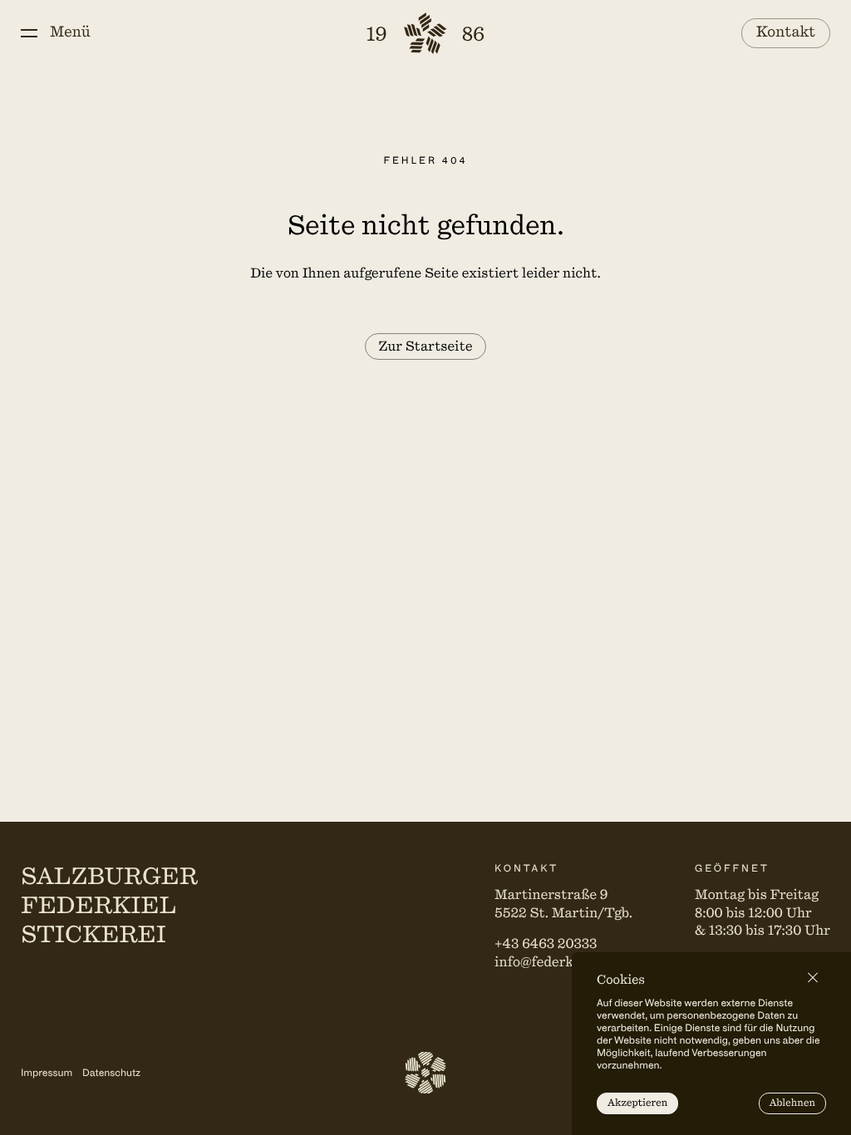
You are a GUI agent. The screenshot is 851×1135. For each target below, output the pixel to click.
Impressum (46, 1072)
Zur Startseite (425, 346)
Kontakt (786, 33)
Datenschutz (111, 1072)
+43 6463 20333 (545, 944)
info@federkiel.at (550, 962)
